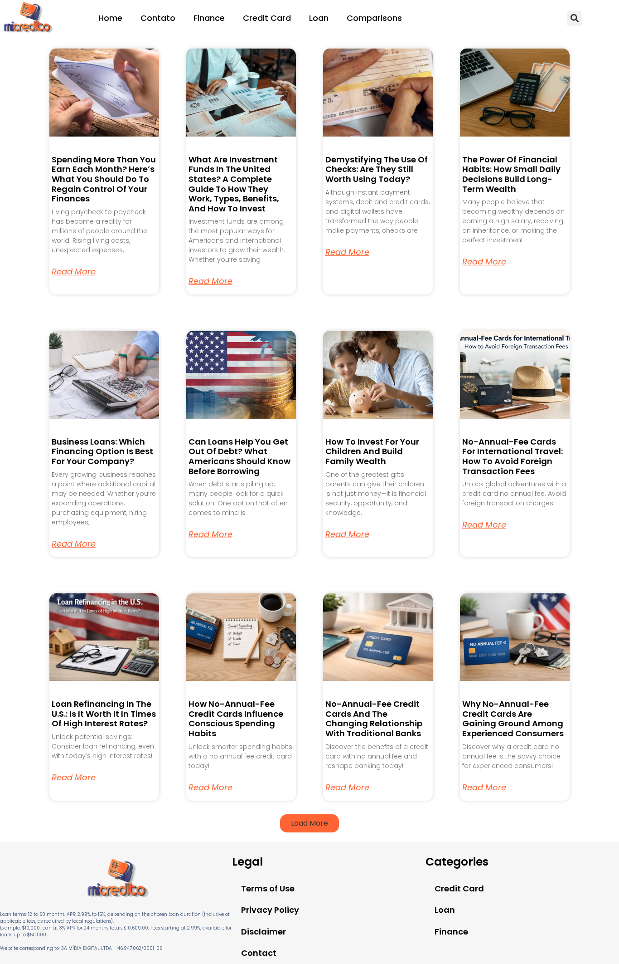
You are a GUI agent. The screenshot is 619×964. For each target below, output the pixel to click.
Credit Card (267, 18)
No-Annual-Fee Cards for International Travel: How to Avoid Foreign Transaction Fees (512, 456)
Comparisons (374, 18)
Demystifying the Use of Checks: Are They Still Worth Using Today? (376, 169)
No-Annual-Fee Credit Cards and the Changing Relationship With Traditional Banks (373, 718)
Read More (74, 272)
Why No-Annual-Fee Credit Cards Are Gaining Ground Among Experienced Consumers (513, 718)
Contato (157, 18)
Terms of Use (268, 888)
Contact (258, 953)
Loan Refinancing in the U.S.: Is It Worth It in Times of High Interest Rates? (104, 713)
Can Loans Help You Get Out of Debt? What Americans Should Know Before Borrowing (239, 456)
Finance (209, 18)
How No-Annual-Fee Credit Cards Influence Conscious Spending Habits (236, 718)
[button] (574, 18)
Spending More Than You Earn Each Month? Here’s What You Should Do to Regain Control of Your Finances (104, 179)
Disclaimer (263, 931)
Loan (319, 18)
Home (110, 18)
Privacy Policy (270, 909)
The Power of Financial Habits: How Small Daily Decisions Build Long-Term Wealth (511, 174)
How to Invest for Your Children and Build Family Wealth (372, 451)
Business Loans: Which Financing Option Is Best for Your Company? (102, 451)
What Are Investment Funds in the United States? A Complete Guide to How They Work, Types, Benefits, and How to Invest (234, 184)
